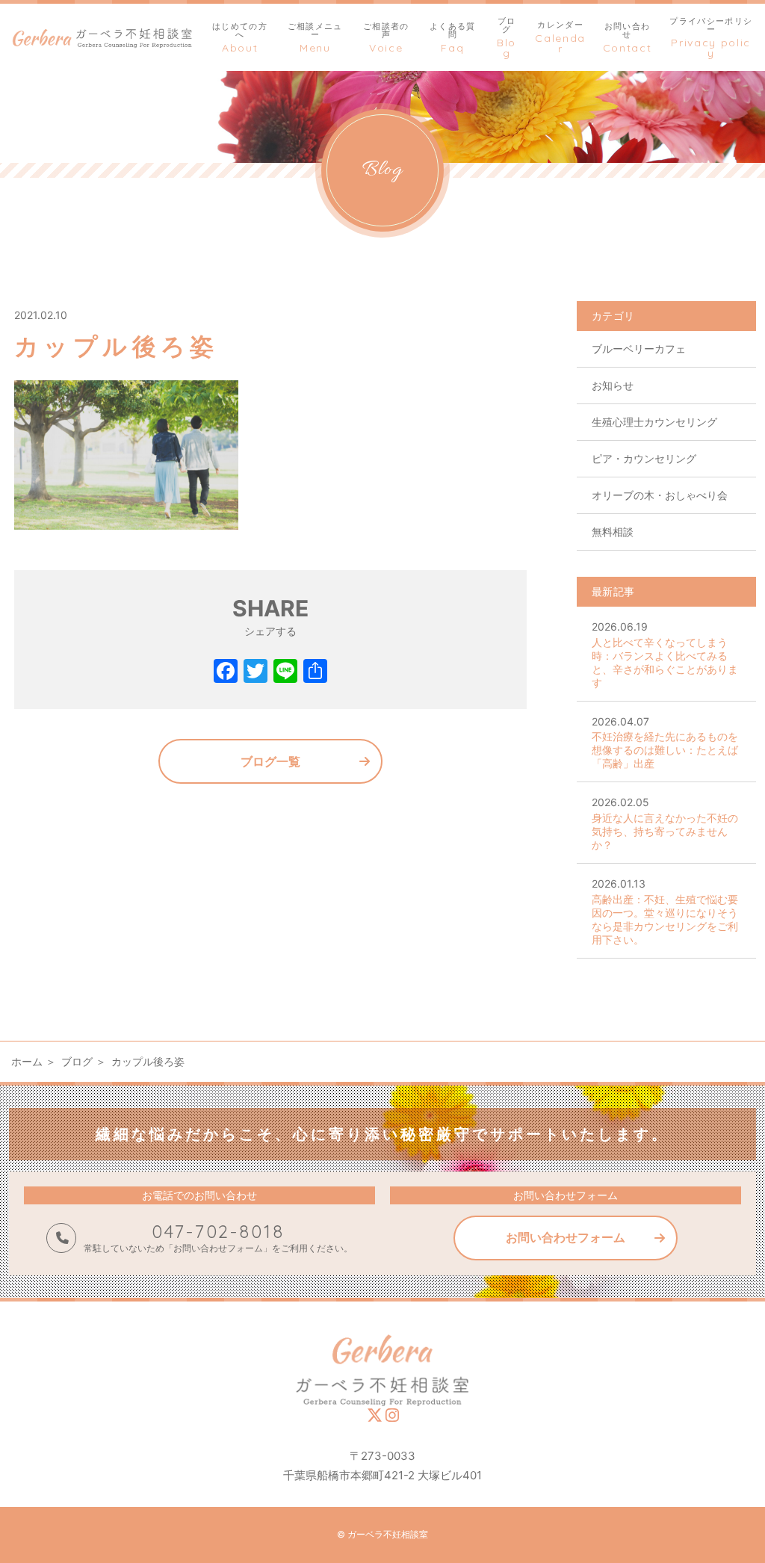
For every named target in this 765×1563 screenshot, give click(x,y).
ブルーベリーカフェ (639, 348)
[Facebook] (226, 673)
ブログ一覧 (270, 761)
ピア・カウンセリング (644, 458)
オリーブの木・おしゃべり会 (660, 495)
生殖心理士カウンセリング (654, 421)
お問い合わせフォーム (565, 1237)
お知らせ (613, 385)
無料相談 (613, 531)
